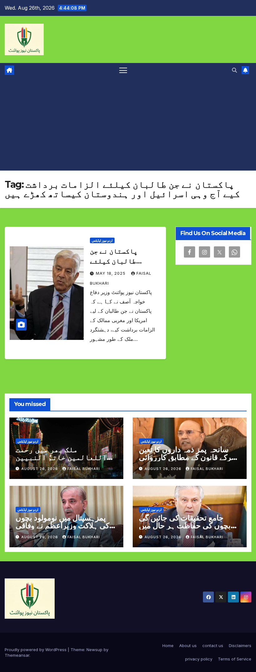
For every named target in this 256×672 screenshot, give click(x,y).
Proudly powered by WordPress (36, 649)
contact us (212, 645)
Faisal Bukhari (83, 469)
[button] (234, 70)
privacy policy (198, 658)
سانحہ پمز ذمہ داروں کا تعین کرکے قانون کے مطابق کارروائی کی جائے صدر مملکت (187, 457)
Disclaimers (240, 645)
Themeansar (17, 655)
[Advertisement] (128, 123)
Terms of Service (234, 658)
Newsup (94, 649)
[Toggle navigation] (123, 70)
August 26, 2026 (40, 469)
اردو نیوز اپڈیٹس (102, 240)
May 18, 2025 (111, 273)
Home (168, 645)
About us (188, 645)
